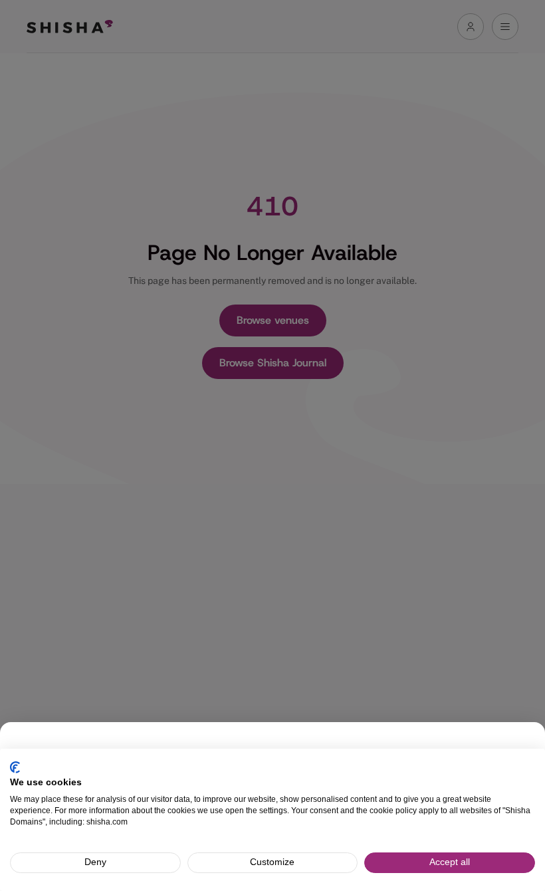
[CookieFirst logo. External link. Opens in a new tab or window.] (15, 767)
